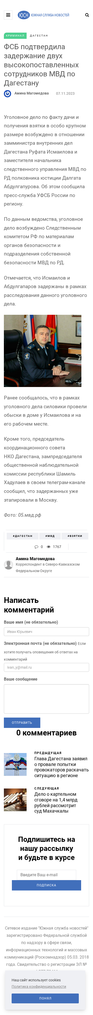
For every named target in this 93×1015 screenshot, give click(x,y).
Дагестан (39, 35)
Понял (45, 998)
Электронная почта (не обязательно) (40, 643)
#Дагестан (23, 536)
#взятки (75, 536)
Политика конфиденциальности (39, 986)
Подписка (46, 885)
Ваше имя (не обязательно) (31, 622)
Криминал (15, 35)
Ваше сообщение (20, 679)
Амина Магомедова (31, 93)
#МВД (50, 536)
